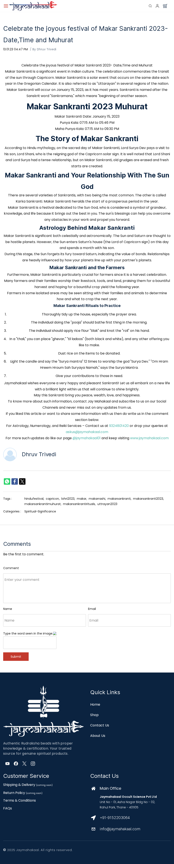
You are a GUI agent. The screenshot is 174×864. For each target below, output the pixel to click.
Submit (16, 656)
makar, (83, 499)
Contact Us (99, 725)
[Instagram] (33, 763)
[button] (165, 6)
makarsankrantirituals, (80, 504)
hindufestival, (35, 499)
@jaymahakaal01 (87, 438)
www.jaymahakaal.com (149, 438)
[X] (24, 763)
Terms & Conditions (19, 800)
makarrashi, (98, 499)
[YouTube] (7, 763)
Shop (94, 714)
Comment (11, 568)
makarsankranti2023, (149, 499)
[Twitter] (22, 481)
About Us (97, 735)
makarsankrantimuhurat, (43, 504)
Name (7, 609)
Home (95, 704)
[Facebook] (14, 481)
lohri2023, (69, 499)
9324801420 (119, 425)
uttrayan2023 (107, 504)
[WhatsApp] (7, 481)
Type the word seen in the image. (28, 633)
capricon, (53, 499)
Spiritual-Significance (40, 511)
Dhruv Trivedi (46, 49)
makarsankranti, (120, 499)
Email (92, 609)
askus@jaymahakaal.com (87, 431)
